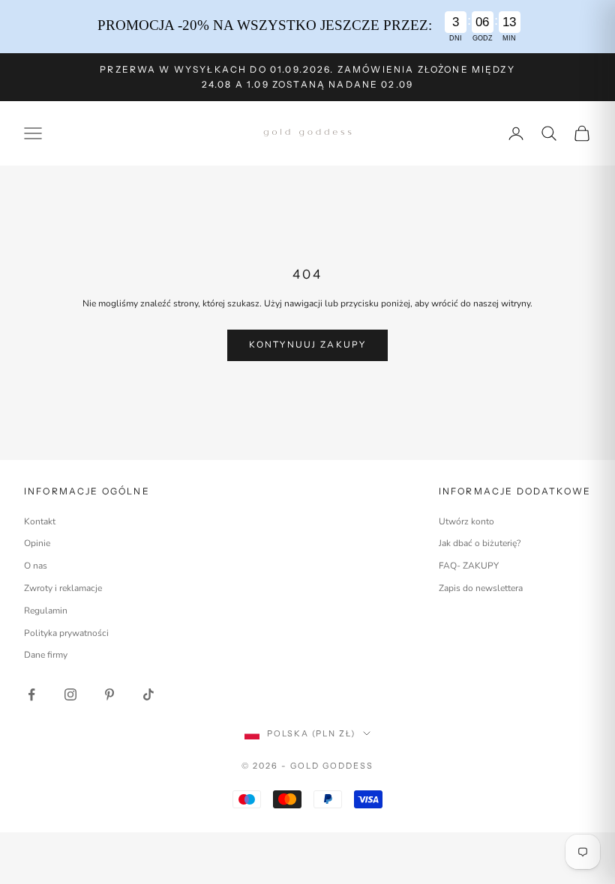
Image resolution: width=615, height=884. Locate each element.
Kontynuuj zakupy (308, 345)
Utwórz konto (466, 521)
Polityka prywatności (66, 633)
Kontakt (40, 521)
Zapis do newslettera (481, 588)
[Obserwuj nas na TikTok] (148, 694)
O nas (35, 566)
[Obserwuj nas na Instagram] (70, 694)
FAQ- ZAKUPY (469, 566)
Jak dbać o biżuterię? (479, 543)
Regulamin (46, 611)
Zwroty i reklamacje (63, 588)
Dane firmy (46, 655)
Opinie (37, 543)
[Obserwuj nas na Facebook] (31, 694)
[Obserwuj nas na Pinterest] (109, 694)
